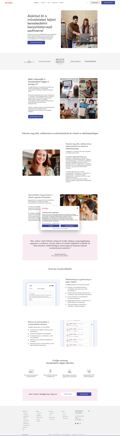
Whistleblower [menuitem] (65, 418)
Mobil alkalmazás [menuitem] (26, 425)
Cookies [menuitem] (50, 434)
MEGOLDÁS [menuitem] (24, 411)
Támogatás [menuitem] (52, 413)
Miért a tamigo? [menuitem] (52, 417)
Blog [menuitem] (50, 414)
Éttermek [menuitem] (38, 419)
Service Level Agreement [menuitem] (66, 434)
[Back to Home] (8, 3)
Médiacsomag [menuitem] (65, 416)
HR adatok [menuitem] (25, 419)
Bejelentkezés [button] (95, 2)
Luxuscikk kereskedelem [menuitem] (39, 415)
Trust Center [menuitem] (81, 434)
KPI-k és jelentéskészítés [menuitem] (26, 423)
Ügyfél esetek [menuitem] (52, 419)
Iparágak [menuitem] (37, 411)
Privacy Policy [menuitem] (74, 434)
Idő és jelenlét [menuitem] (25, 414)
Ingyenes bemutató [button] (108, 2)
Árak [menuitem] (23, 429)
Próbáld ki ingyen (68, 394)
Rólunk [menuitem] (63, 411)
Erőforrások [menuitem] (51, 411)
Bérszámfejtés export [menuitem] (26, 417)
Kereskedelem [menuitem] (39, 413)
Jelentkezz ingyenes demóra (36, 42)
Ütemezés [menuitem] (25, 413)
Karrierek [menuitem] (64, 414)
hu (86, 2)
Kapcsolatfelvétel (84, 394)
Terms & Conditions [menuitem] (57, 434)
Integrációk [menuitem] (24, 427)
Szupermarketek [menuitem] (40, 417)
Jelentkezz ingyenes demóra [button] (35, 116)
